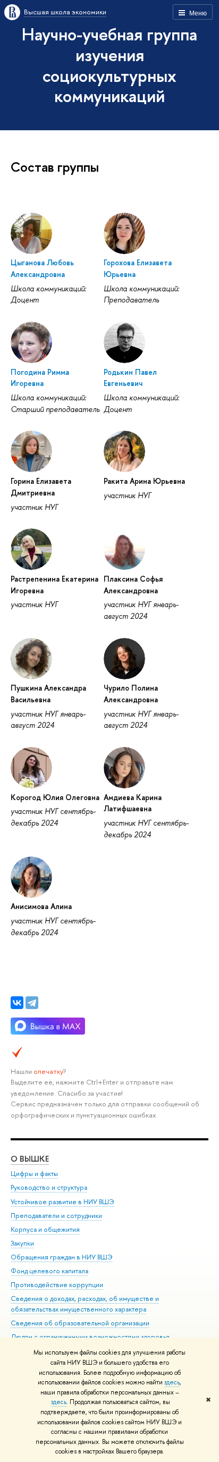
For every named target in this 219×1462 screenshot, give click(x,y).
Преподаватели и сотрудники (56, 1215)
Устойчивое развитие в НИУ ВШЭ (62, 1201)
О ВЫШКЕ (30, 1158)
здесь (172, 1382)
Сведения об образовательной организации (80, 1322)
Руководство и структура (49, 1187)
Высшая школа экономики (65, 11)
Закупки (22, 1243)
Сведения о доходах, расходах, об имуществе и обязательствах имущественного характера (85, 1304)
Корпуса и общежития (45, 1229)
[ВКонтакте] (17, 1002)
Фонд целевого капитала (49, 1270)
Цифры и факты (34, 1173)
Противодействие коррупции (57, 1284)
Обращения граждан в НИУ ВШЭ (62, 1257)
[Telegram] (32, 1002)
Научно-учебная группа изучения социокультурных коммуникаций (109, 64)
